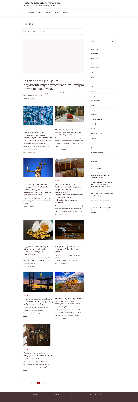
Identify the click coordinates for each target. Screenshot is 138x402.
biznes (48, 12)
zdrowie (31, 12)
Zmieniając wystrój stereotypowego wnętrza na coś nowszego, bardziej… (68, 132)
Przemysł (93, 110)
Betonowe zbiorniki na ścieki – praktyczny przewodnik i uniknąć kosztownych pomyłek (100, 175)
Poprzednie (24, 383)
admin (25, 98)
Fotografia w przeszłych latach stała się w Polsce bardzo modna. (69, 249)
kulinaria (65, 12)
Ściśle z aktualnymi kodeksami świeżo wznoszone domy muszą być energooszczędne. (38, 301)
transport (93, 138)
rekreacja (93, 124)
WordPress (26, 397)
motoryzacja (94, 96)
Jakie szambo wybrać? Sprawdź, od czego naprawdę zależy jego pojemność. (102, 202)
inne (40, 12)
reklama (93, 114)
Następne (45, 383)
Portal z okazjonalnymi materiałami (42, 3)
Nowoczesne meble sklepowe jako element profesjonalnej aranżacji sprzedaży (101, 210)
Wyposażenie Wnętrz (97, 152)
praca (92, 105)
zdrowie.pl (94, 161)
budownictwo (95, 68)
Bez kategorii (95, 58)
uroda (56, 12)
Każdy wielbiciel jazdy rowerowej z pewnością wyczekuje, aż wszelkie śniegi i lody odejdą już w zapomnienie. (37, 136)
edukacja (93, 82)
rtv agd (93, 129)
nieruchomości (95, 100)
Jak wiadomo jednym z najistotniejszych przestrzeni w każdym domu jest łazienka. (53, 85)
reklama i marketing (97, 119)
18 (35, 383)
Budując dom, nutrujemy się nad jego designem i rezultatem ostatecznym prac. (37, 355)
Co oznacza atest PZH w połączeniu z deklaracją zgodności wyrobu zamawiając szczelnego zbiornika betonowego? (102, 186)
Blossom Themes (94, 394)
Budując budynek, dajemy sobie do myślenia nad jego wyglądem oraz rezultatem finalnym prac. (69, 302)
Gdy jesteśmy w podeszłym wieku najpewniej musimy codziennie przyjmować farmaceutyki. (35, 250)
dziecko (93, 77)
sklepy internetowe (96, 133)
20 (42, 383)
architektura (94, 53)
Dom (92, 72)
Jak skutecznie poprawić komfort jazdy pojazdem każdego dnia (102, 195)
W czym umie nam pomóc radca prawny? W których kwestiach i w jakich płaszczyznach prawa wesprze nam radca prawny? (37, 189)
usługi (25, 77)
